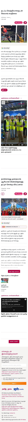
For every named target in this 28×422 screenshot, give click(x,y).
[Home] (18, 389)
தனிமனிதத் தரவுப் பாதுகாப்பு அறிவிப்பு (10, 373)
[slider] (14, 143)
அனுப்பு (14, 383)
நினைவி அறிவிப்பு (13, 410)
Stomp (3, 398)
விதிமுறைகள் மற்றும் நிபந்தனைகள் (10, 372)
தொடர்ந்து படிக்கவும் (14, 271)
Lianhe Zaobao (5, 396)
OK (14, 310)
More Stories (14, 342)
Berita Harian (13, 396)
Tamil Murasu (20, 396)
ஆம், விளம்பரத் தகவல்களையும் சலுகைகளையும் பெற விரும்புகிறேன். (14, 378)
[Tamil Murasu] (7, 389)
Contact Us (12, 413)
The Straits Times (6, 395)
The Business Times (16, 395)
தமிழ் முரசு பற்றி (6, 406)
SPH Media (23, 420)
